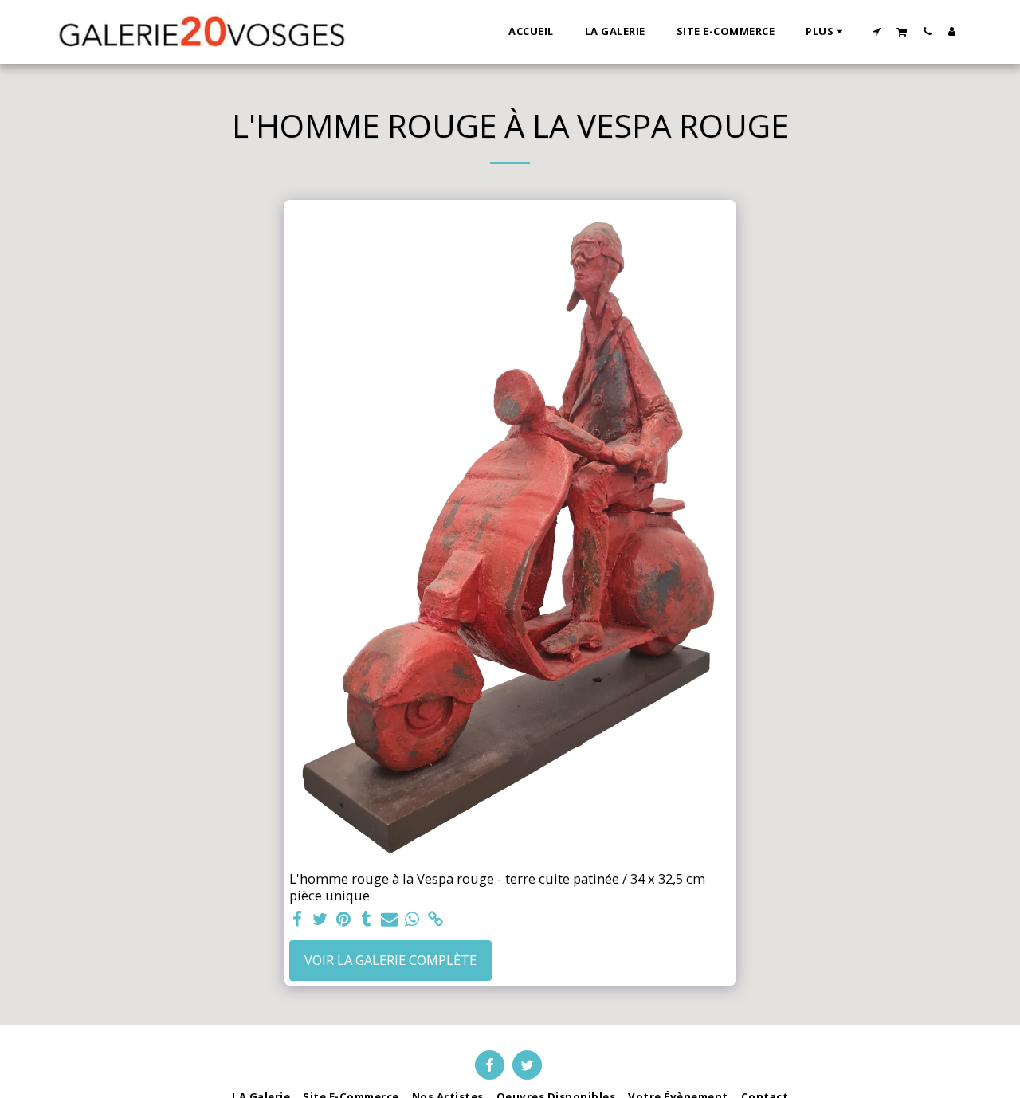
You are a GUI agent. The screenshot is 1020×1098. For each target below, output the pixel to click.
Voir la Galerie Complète (390, 960)
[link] (435, 919)
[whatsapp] (412, 919)
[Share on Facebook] (297, 919)
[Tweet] (320, 919)
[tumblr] (366, 919)
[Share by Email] (389, 919)
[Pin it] (343, 919)
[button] (877, 31)
